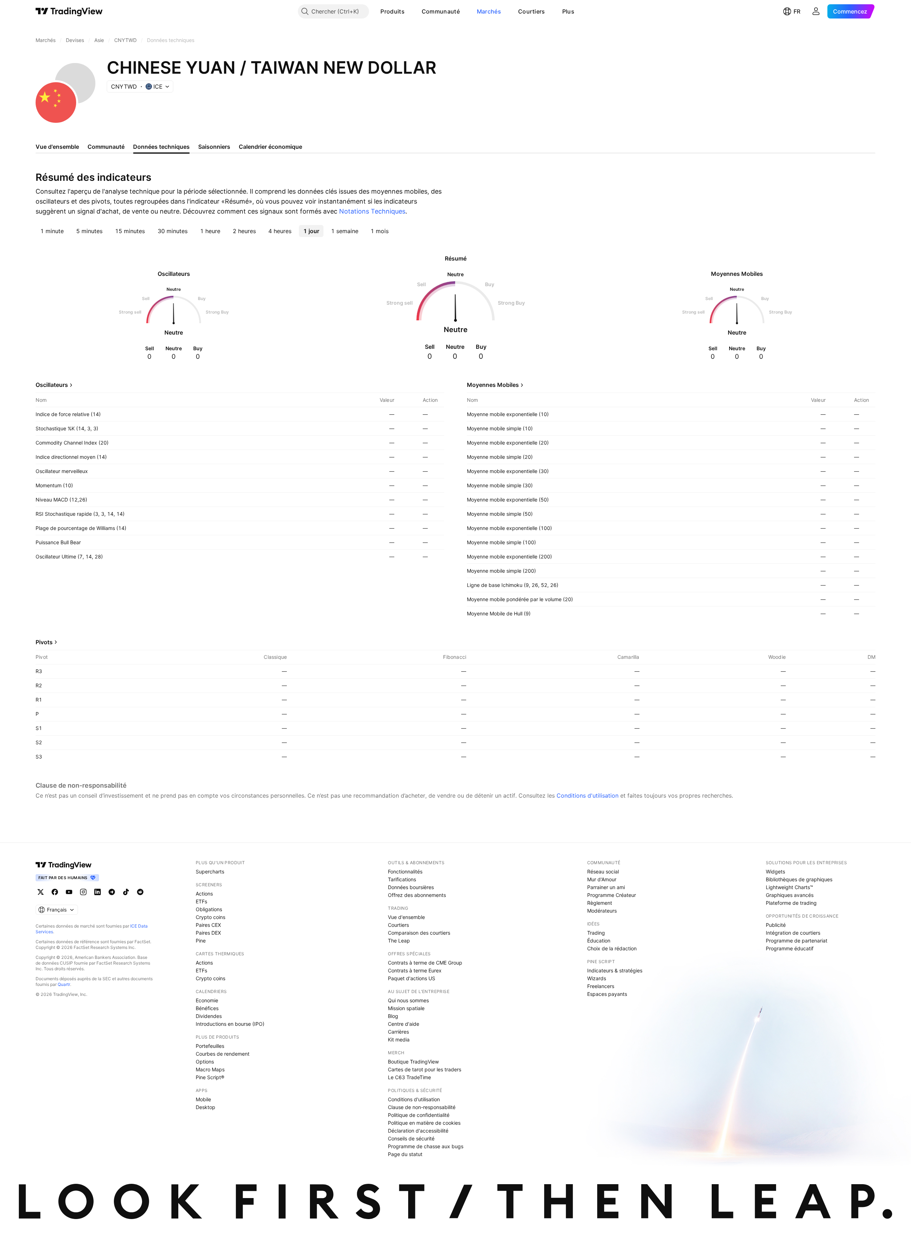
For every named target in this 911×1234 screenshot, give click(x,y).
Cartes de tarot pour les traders (424, 1069)
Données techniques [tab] (161, 146)
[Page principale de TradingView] (69, 11)
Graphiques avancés (789, 895)
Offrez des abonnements (417, 895)
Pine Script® (210, 1077)
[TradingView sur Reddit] (140, 892)
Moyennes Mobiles (493, 384)
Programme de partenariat (796, 941)
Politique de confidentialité (418, 1115)
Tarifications (402, 879)
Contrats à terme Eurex (415, 970)
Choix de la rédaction (612, 948)
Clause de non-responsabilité (422, 1107)
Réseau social (603, 871)
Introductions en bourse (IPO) (230, 1024)
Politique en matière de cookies (424, 1123)
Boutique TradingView (413, 1062)
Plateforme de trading (791, 903)
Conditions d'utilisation (587, 795)
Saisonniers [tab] (214, 146)
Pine (201, 941)
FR (797, 11)
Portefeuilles (210, 1046)
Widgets (775, 871)
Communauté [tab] (106, 146)
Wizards (596, 978)
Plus (568, 11)
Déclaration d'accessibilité (418, 1131)
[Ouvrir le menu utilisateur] (816, 11)
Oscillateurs (52, 384)
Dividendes (209, 1016)
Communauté (441, 11)
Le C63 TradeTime (409, 1077)
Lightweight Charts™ (789, 887)
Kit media (399, 1039)
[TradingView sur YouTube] (69, 892)
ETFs (201, 901)
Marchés (489, 11)
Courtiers (531, 11)
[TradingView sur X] (41, 892)
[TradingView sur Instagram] (83, 892)
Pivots (44, 642)
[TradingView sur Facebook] (55, 892)
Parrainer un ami (606, 887)
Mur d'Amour (601, 879)
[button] (410, 11)
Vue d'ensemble (406, 917)
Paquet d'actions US (411, 978)
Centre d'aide (403, 1024)
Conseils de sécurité (411, 1138)
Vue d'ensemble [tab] (57, 146)
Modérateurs (602, 911)
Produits (392, 11)
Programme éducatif (789, 948)
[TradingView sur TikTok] (126, 892)
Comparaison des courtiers (419, 933)
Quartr (64, 984)
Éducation (598, 941)
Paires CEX (208, 925)
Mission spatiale (406, 1008)
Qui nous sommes (408, 1000)
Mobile (203, 1099)
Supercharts (210, 871)
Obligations (209, 909)
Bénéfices (207, 1008)
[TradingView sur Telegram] (112, 892)
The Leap (399, 941)
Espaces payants (607, 994)
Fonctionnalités (405, 871)
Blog (393, 1016)
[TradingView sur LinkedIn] (97, 892)
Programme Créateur (611, 895)
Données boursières (411, 887)
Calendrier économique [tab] (270, 146)
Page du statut (405, 1154)
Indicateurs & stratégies (614, 970)
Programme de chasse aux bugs (425, 1146)
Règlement (599, 903)
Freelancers (600, 986)
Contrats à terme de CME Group (425, 963)
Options (205, 1062)
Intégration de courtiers (793, 933)
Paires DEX (208, 933)
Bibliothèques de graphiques (799, 879)
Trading (596, 933)
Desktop (205, 1107)
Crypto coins (210, 917)
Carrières (398, 1032)
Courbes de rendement (222, 1054)
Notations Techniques (372, 211)
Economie (207, 1000)
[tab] (52, 231)
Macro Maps (210, 1069)
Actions (204, 894)
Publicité (776, 925)
